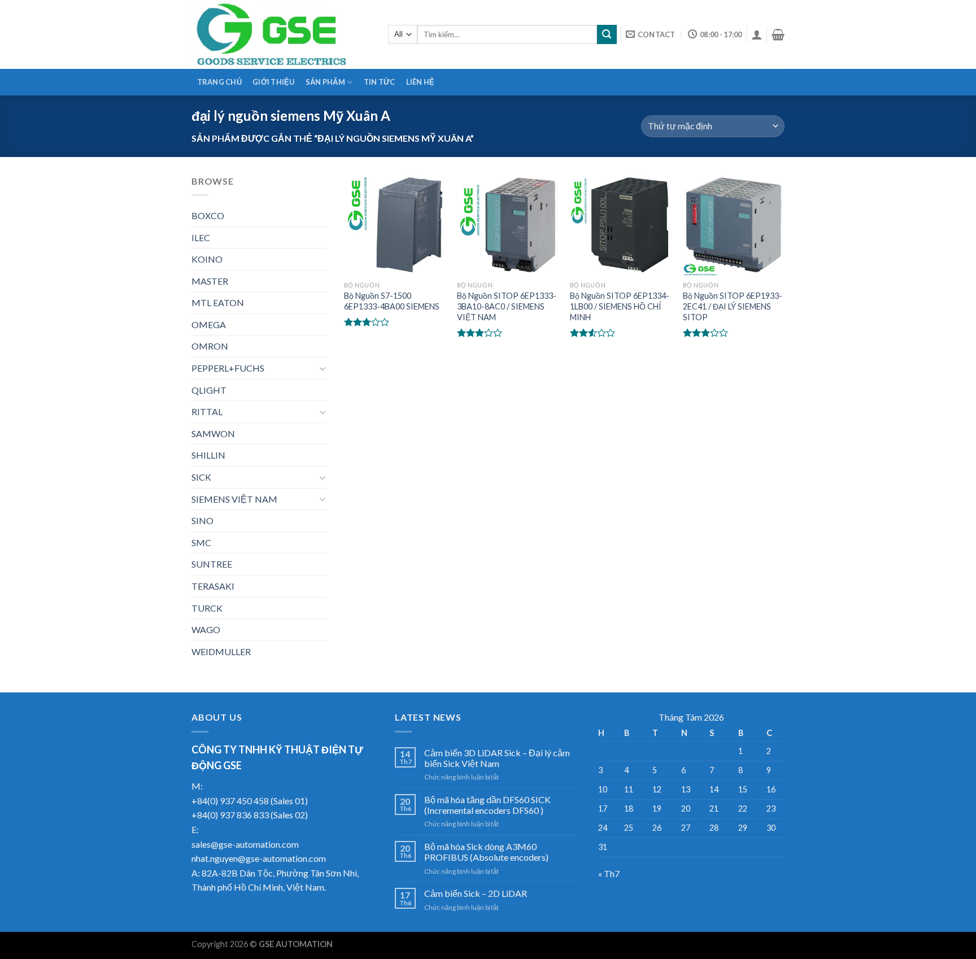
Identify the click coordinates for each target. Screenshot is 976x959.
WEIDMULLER (221, 651)
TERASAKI (212, 586)
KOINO (207, 259)
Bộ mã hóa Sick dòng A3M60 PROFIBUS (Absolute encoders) (486, 851)
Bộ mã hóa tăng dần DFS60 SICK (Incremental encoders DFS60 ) (487, 805)
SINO (202, 520)
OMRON (209, 346)
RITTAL (207, 411)
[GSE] (281, 34)
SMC (201, 542)
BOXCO (207, 215)
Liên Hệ (420, 81)
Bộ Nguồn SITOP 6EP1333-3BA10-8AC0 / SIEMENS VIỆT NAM (506, 306)
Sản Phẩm (325, 81)
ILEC (200, 237)
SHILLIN (208, 455)
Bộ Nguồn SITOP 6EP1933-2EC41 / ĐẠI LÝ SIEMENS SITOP (732, 306)
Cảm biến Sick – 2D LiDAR (475, 893)
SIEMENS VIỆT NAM (234, 499)
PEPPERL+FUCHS (227, 368)
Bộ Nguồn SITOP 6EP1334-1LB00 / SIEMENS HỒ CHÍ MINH (619, 306)
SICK (201, 477)
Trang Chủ (219, 81)
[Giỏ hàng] (778, 34)
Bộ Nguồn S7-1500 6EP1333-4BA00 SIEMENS (391, 301)
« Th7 (609, 873)
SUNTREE (211, 564)
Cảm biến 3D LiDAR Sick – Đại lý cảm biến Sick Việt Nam (497, 758)
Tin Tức (379, 81)
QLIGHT (208, 390)
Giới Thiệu (273, 81)
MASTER (209, 281)
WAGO (205, 629)
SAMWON (213, 433)
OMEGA (208, 324)
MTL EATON (217, 302)
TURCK (207, 608)
